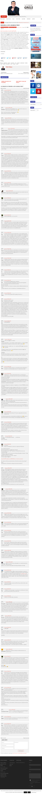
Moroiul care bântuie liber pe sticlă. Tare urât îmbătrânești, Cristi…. (4, 775)
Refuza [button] (29, 792)
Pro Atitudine (3, 490)
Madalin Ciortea (3, 192)
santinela (2, 552)
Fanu (2, 572)
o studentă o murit (23, 573)
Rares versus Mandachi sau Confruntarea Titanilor (4, 769)
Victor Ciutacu (20, 27)
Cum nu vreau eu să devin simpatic (23, 73)
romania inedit (3, 651)
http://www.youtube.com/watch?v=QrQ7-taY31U (8, 30)
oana (2, 629)
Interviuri (28, 18)
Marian (2, 368)
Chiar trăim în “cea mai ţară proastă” (21, 82)
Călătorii (23, 18)
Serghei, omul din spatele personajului (6, 73)
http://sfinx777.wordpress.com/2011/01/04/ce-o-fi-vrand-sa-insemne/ (12, 458)
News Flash (9, 18)
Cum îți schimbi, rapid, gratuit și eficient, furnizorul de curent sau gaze (19, 16)
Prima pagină (2, 18)
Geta (2, 282)
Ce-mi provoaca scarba (14, 22)
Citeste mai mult (33, 792)
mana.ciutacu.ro (12, 762)
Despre (33, 18)
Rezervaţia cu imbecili (12, 27)
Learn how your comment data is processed (19, 753)
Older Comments (3, 88)
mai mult (33, 31)
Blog (13, 18)
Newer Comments (26, 88)
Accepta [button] (25, 792)
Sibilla (2, 446)
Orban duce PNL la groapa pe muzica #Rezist (3, 764)
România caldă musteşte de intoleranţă (6, 82)
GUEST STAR (18, 18)
